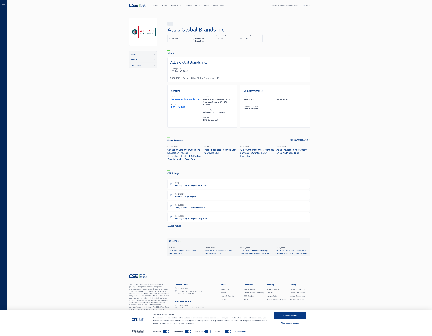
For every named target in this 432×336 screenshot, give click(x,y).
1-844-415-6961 (178, 106)
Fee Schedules (250, 289)
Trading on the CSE (275, 289)
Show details (240, 332)
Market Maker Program (276, 299)
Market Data (272, 296)
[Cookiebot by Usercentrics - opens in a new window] (138, 331)
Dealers (270, 292)
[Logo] (138, 5)
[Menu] (3, 5)
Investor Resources (193, 5)
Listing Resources (297, 296)
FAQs (246, 299)
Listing (155, 5)
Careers (224, 299)
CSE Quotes (249, 296)
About (206, 5)
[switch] (188, 331)
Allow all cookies (290, 316)
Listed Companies (297, 292)
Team (223, 292)
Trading (165, 5)
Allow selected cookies (290, 323)
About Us (225, 289)
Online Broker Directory (254, 292)
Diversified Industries (200, 39)
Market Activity (176, 5)
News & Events (218, 5)
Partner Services (297, 299)
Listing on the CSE (297, 289)
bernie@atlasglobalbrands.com (185, 99)
